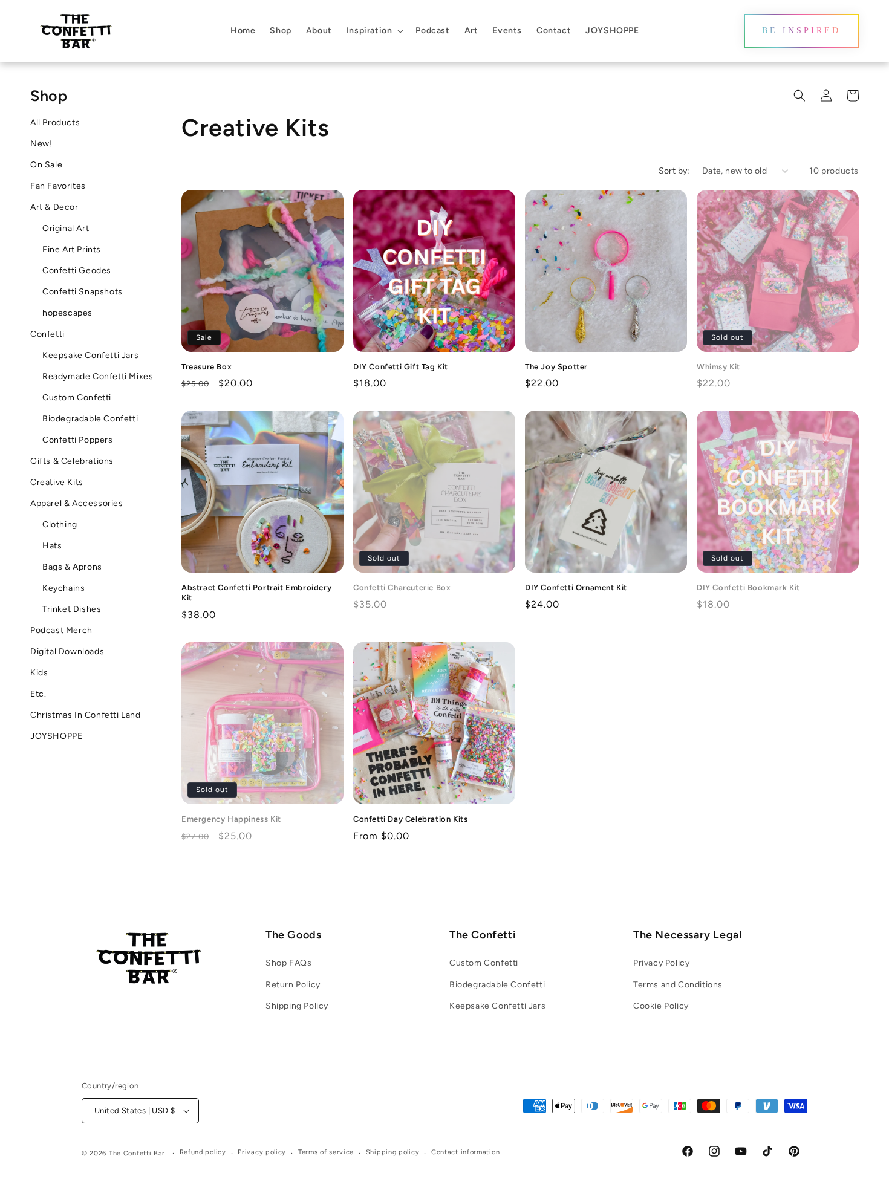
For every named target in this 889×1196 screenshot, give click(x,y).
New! (41, 143)
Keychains (63, 588)
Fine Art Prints (71, 249)
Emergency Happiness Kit (231, 819)
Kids (39, 673)
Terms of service (326, 1152)
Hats (52, 546)
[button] (374, 31)
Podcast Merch (61, 630)
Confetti (47, 334)
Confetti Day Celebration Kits (410, 819)
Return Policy (293, 985)
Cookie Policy (661, 1006)
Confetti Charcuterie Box (402, 587)
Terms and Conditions (678, 985)
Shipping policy (393, 1152)
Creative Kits (56, 482)
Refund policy (203, 1152)
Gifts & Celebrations (72, 461)
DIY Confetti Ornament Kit (576, 587)
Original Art (65, 228)
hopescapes (67, 313)
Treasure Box (206, 366)
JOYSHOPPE (56, 736)
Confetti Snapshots (82, 292)
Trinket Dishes (71, 609)
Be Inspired (801, 30)
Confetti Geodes (76, 270)
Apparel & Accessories (76, 503)
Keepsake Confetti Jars (90, 355)
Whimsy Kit (718, 366)
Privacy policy (262, 1152)
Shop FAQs (288, 963)
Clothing (59, 524)
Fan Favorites (58, 186)
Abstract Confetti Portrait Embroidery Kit (256, 592)
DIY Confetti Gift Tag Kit (400, 366)
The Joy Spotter (556, 366)
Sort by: (674, 171)
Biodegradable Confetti (90, 419)
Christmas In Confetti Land (85, 715)
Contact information (465, 1152)
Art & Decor (54, 207)
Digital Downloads (67, 651)
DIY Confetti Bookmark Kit (748, 587)
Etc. (38, 694)
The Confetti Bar (137, 1153)
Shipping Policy (296, 1006)
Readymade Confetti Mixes (97, 376)
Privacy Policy (661, 963)
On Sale (46, 165)
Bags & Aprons (72, 567)
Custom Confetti (76, 397)
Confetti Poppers (77, 440)
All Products (55, 122)
